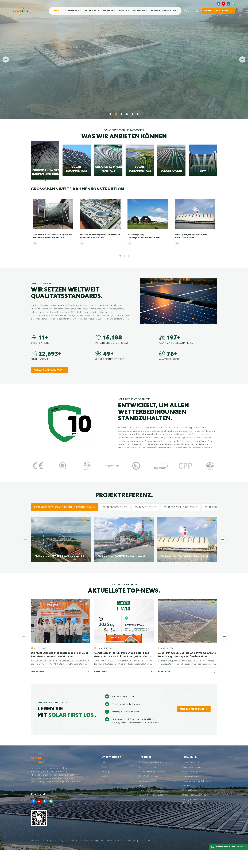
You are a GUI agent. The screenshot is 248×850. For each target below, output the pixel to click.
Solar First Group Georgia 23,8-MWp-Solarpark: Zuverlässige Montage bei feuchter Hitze (187, 655)
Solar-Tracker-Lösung (192, 767)
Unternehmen (71, 10)
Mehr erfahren (42, 106)
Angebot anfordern (216, 10)
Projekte (108, 10)
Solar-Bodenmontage (149, 776)
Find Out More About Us (48, 370)
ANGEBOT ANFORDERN (192, 709)
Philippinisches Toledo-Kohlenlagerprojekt (184, 556)
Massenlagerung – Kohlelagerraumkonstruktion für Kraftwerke (143, 236)
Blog (104, 767)
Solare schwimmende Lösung (196, 781)
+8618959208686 (132, 711)
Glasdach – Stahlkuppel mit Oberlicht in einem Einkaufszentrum (100, 236)
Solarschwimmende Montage (152, 771)
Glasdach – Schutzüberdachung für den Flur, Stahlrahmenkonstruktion (52, 236)
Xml (134, 840)
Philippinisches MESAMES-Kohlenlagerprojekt (60, 556)
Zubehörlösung (189, 790)
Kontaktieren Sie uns (163, 10)
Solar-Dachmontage (148, 767)
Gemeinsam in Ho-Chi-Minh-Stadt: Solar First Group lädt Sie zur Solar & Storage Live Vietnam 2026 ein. (123, 655)
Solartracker (144, 781)
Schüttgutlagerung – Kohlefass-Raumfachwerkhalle (191, 236)
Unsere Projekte (71, 106)
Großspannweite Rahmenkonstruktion (156, 762)
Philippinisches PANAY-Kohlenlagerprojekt (121, 556)
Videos (123, 10)
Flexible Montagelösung (193, 771)
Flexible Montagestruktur (150, 790)
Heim (56, 10)
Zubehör (142, 799)
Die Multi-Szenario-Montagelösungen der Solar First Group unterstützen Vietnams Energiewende (59, 655)
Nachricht (139, 10)
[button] (110, 114)
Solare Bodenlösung (191, 762)
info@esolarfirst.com (130, 704)
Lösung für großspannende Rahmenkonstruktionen (195, 801)
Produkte (91, 10)
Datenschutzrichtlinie (148, 840)
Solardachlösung (190, 776)
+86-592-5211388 (125, 696)
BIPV (141, 785)
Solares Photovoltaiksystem (152, 794)
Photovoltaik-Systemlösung (195, 794)
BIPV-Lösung (188, 785)
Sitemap (105, 771)
